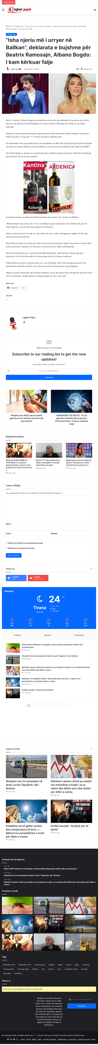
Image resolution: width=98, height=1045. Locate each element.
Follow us (6, 988)
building (51, 972)
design (60, 972)
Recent (47, 642)
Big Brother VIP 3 (9, 972)
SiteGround (79, 1042)
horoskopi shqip (23, 976)
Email (9, 541)
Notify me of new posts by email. (21, 555)
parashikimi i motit (71, 976)
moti (43, 976)
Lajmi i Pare (14, 69)
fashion (68, 972)
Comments (79, 642)
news (59, 976)
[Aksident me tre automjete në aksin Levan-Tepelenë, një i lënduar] (13, 666)
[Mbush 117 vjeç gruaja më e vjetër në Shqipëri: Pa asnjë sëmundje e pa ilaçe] (49, 457)
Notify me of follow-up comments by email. (25, 550)
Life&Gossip (18, 26)
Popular (17, 642)
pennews (84, 976)
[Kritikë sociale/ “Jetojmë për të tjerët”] (13, 700)
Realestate (7, 980)
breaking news (40, 972)
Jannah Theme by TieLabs (48, 1042)
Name (9, 531)
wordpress (18, 980)
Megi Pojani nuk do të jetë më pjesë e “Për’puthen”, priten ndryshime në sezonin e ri (78, 469)
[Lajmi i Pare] (20, 9)
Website (54, 541)
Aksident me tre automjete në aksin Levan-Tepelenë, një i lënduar (50, 663)
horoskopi (85, 972)
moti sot (51, 976)
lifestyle (35, 976)
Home (10, 26)
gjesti (77, 972)
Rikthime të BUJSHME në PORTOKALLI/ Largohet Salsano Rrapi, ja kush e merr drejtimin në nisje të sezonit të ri (19, 472)
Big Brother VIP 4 (25, 972)
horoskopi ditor (8, 976)
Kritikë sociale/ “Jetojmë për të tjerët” (38, 697)
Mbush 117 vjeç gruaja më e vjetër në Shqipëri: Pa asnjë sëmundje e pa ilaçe (48, 469)
